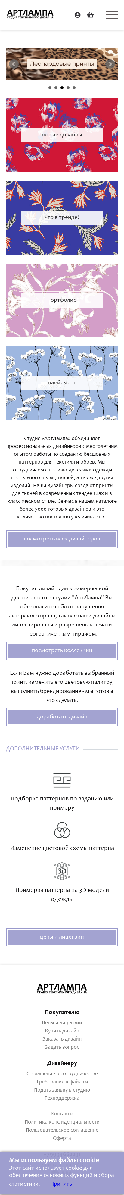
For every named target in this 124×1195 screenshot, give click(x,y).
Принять (61, 1184)
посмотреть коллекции (62, 651)
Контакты (62, 1114)
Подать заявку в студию (62, 1090)
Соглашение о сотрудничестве (62, 1074)
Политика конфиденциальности (62, 1122)
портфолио (62, 300)
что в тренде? (62, 218)
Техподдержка (62, 1098)
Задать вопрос (62, 1047)
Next (110, 64)
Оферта (62, 1138)
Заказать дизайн (62, 1039)
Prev (14, 64)
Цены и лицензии (62, 1023)
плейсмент (62, 383)
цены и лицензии (62, 937)
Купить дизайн (62, 1031)
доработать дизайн (62, 717)
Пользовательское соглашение (62, 1130)
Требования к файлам (62, 1082)
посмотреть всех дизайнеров (62, 539)
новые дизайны (62, 135)
